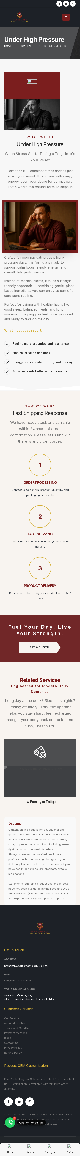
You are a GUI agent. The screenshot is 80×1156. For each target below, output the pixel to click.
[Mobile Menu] (66, 17)
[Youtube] (19, 1101)
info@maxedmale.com (18, 980)
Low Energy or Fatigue (40, 802)
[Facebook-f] (8, 1101)
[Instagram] (73, 4)
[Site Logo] (19, 17)
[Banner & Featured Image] (40, 752)
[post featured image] (40, 781)
